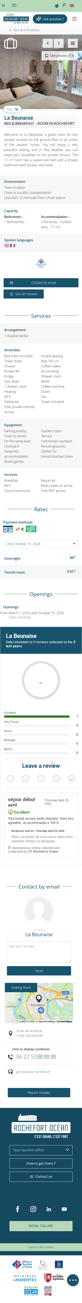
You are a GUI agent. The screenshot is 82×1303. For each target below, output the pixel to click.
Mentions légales (49, 1240)
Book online (41, 1226)
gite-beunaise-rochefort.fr (33, 1072)
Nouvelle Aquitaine (54, 1278)
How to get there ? (41, 1163)
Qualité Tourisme (43, 1265)
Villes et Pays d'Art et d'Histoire (48, 1291)
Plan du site (30, 1240)
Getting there (21, 987)
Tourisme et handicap (59, 1265)
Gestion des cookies (41, 1247)
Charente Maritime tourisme (25, 1278)
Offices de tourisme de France (22, 1265)
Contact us (43, 1176)
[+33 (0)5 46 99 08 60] (4, 5)
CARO (31, 1291)
